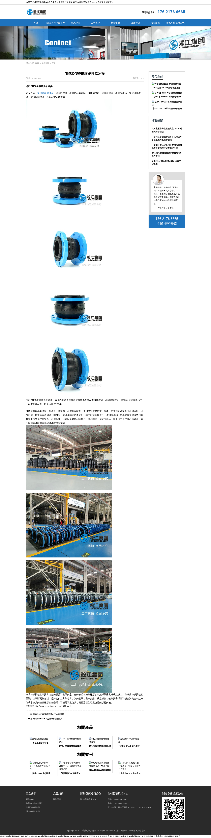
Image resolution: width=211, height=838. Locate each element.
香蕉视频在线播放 (49, 836)
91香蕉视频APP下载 (67, 836)
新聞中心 (115, 23)
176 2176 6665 (171, 11)
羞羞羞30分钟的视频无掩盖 (168, 836)
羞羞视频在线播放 (120, 836)
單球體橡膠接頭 (45, 93)
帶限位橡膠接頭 (33, 807)
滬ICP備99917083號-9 (126, 830)
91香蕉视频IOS (136, 836)
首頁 (35, 23)
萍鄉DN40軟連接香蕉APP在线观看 (48, 714)
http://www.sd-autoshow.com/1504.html (52, 706)
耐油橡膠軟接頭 (33, 811)
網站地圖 (141, 830)
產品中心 (75, 23)
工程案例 (95, 23)
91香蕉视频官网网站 (86, 836)
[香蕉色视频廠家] (36, 12)
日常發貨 (135, 23)
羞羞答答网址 (149, 836)
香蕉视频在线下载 (16, 836)
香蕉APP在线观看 (34, 803)
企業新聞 (45, 63)
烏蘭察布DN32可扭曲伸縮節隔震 (47, 718)
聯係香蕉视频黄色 (175, 23)
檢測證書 (155, 23)
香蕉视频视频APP (33, 836)
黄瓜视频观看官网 (104, 836)
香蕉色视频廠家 (89, 830)
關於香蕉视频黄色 (56, 23)
